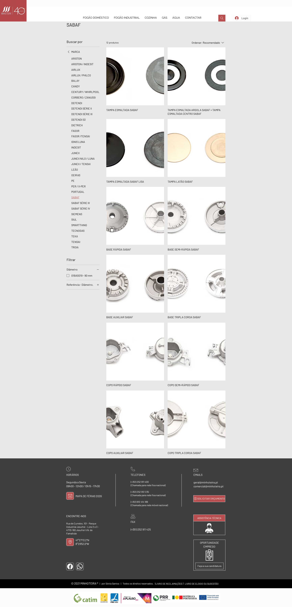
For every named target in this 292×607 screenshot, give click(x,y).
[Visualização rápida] (135, 76)
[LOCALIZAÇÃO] (70, 542)
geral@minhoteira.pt (205, 482)
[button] (95, 17)
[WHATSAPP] (80, 566)
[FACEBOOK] (70, 566)
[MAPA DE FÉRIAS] (70, 496)
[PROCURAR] (221, 18)
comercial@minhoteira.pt (208, 486)
